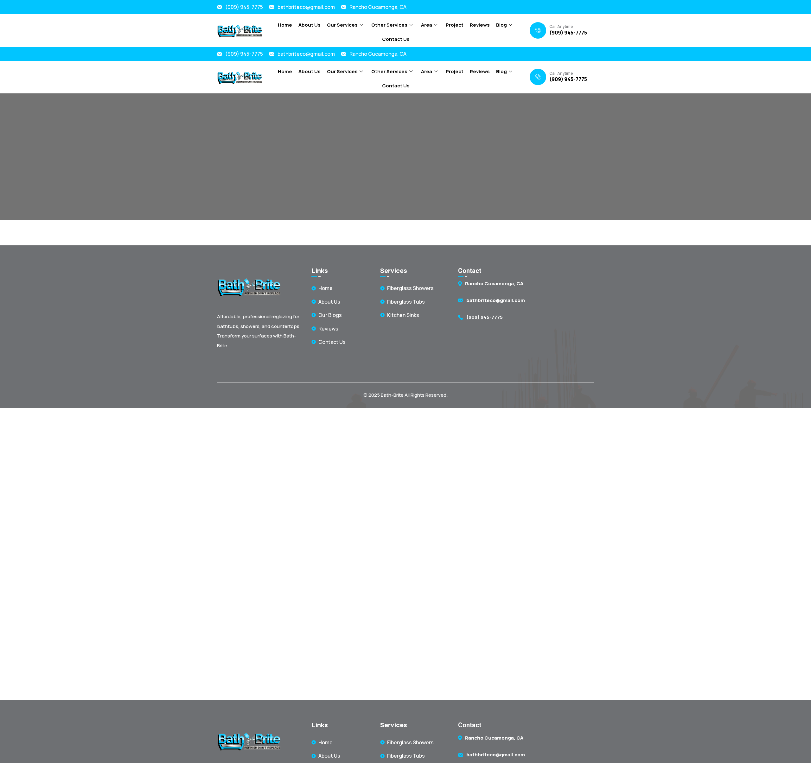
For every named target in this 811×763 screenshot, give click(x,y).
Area (426, 25)
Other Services (389, 25)
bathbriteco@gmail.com (306, 6)
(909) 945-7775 (244, 6)
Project (454, 25)
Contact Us (396, 39)
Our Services (342, 25)
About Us (309, 25)
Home (285, 25)
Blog (501, 25)
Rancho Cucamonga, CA (377, 6)
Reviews (480, 25)
